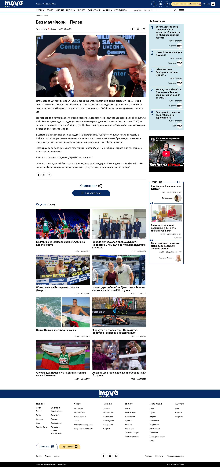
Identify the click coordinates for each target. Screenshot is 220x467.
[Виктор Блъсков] (178, 198)
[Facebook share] (132, 29)
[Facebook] (154, 4)
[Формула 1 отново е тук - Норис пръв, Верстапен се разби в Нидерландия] (119, 312)
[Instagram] (167, 4)
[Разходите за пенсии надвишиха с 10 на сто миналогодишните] (166, 213)
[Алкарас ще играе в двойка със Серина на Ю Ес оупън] (119, 355)
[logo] (14, 4)
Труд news (172, 46)
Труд (44, 29)
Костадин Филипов (166, 258)
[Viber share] (138, 29)
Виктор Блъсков (167, 198)
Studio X (181, 464)
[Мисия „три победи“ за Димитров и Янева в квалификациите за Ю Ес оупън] (119, 270)
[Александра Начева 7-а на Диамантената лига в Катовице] (63, 355)
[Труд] (108, 393)
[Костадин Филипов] (178, 258)
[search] (175, 10)
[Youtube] (160, 4)
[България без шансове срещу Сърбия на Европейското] (63, 224)
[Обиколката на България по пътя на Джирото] (63, 270)
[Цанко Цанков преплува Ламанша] (63, 312)
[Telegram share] (143, 29)
